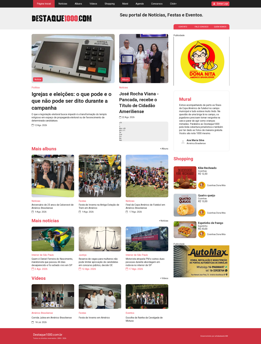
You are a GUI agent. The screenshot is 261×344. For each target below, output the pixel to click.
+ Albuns (164, 148)
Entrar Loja (222, 3)
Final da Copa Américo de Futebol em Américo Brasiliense (145, 206)
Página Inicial (44, 3)
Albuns (78, 3)
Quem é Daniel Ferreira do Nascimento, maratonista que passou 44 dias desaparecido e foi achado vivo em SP (52, 262)
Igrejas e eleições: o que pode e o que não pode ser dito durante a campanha (71, 101)
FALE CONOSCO (201, 27)
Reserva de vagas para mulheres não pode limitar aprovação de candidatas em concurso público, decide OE (98, 262)
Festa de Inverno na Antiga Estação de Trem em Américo (99, 206)
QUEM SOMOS (220, 27)
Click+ (173, 3)
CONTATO (183, 27)
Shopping (110, 3)
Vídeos (93, 3)
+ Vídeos (164, 278)
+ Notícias (163, 221)
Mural (125, 3)
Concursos (157, 3)
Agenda (140, 3)
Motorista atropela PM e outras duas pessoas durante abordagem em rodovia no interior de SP (145, 262)
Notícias (62, 3)
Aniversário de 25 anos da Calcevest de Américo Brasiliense (53, 206)
